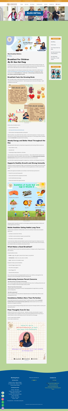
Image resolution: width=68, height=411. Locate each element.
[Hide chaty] (2, 408)
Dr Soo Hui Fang (26, 360)
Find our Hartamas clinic (53, 384)
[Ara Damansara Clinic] (2, 396)
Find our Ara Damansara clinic (53, 386)
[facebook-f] (55, 1)
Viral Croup (53, 44)
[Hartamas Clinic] (2, 393)
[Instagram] (2, 399)
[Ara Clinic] (2, 405)
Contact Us (51, 4)
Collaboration (39, 4)
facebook (32, 380)
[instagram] (61, 1)
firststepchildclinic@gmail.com (53, 383)
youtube (34, 380)
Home (21, 4)
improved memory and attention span (17, 130)
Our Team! (54, 380)
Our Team (32, 4)
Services (26, 4)
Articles (45, 4)
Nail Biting (53, 41)
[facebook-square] (57, 1)
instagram (36, 380)
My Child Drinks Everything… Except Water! (55, 58)
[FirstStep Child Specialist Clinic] (11, 4)
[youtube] (59, 1)
